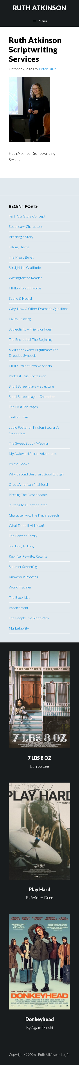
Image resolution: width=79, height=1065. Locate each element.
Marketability (19, 628)
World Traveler (20, 587)
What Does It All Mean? (26, 525)
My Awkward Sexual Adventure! (33, 453)
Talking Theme (19, 247)
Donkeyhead (39, 1019)
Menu (43, 21)
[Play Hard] (39, 831)
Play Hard (39, 889)
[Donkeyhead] (39, 961)
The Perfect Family (23, 536)
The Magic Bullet (21, 257)
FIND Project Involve (25, 288)
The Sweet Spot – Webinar (29, 443)
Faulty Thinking (20, 319)
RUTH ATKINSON (39, 8)
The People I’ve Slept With (29, 618)
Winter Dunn (42, 897)
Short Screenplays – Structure (31, 386)
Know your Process (23, 577)
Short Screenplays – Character (32, 396)
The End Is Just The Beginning (30, 339)
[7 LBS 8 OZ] (39, 699)
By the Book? (19, 464)
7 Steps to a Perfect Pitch (28, 505)
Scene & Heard (20, 298)
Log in (65, 1054)
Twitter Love (18, 417)
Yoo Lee (42, 766)
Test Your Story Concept (27, 216)
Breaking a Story (21, 237)
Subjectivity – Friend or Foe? (30, 329)
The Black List (19, 597)
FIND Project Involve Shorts (30, 366)
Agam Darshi (42, 1027)
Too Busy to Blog (21, 546)
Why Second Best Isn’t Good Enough (36, 474)
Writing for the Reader (25, 278)
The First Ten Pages (23, 407)
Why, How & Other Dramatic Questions (38, 308)
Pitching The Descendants (28, 494)
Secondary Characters (26, 226)
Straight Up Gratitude (25, 267)
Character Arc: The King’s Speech (34, 515)
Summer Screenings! (24, 566)
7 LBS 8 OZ (39, 758)
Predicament (18, 608)
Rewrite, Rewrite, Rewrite (28, 556)
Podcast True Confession (27, 376)
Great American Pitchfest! (28, 484)
